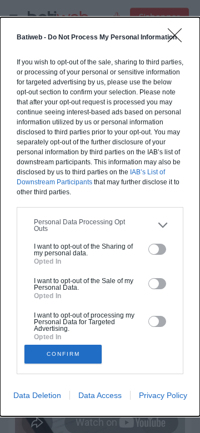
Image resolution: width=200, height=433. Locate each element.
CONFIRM (63, 354)
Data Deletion (37, 395)
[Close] (178, 38)
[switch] (157, 249)
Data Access (100, 395)
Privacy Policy (163, 395)
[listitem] (100, 225)
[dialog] (100, 216)
